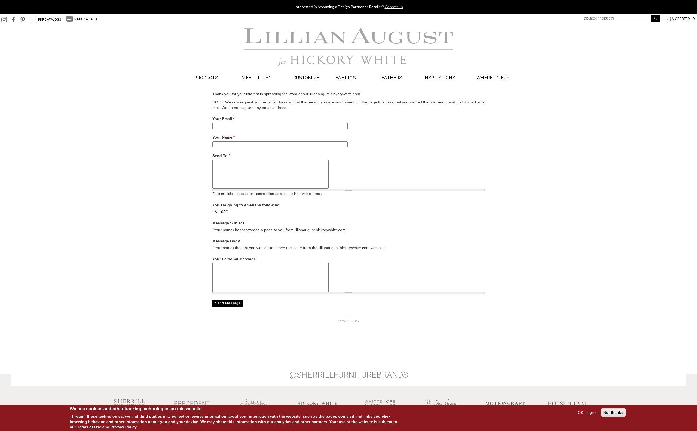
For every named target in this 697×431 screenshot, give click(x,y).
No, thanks (613, 412)
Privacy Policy (124, 427)
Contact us (394, 6)
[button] (347, 77)
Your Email (223, 119)
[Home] (348, 47)
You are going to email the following (246, 205)
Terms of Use (89, 427)
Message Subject (228, 223)
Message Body (226, 241)
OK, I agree (588, 412)
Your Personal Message (234, 259)
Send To (221, 156)
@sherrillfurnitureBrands (348, 375)
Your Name (223, 137)
